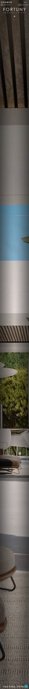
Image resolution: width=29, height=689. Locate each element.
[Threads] (11, 2)
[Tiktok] (9, 2)
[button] (14, 16)
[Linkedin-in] (3, 2)
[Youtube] (7, 2)
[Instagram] (5, 2)
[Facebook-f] (1, 2)
